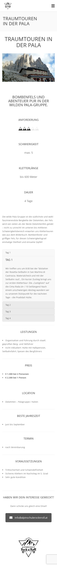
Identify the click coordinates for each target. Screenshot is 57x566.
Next (52, 74)
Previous (5, 74)
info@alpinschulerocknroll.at (31, 517)
